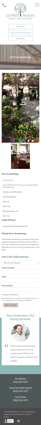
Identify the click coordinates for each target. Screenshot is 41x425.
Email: (4, 277)
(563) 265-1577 (8, 180)
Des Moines (20, 39)
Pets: (5, 215)
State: (5, 201)
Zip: (4, 206)
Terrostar (27, 414)
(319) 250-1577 (20, 391)
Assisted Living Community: (14, 226)
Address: (6, 191)
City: (5, 196)
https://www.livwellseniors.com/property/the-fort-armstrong (20, 185)
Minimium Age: (9, 211)
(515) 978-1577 (20, 381)
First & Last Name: (8, 268)
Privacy (6, 417)
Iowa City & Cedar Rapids (20, 33)
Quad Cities (20, 26)
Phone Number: (7, 286)
